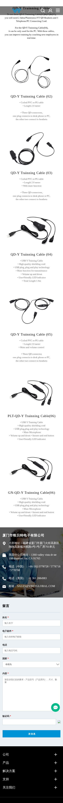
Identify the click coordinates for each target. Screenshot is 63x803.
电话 (4, 645)
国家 (5, 658)
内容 (5, 673)
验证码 (6, 716)
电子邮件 (7, 631)
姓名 (5, 617)
